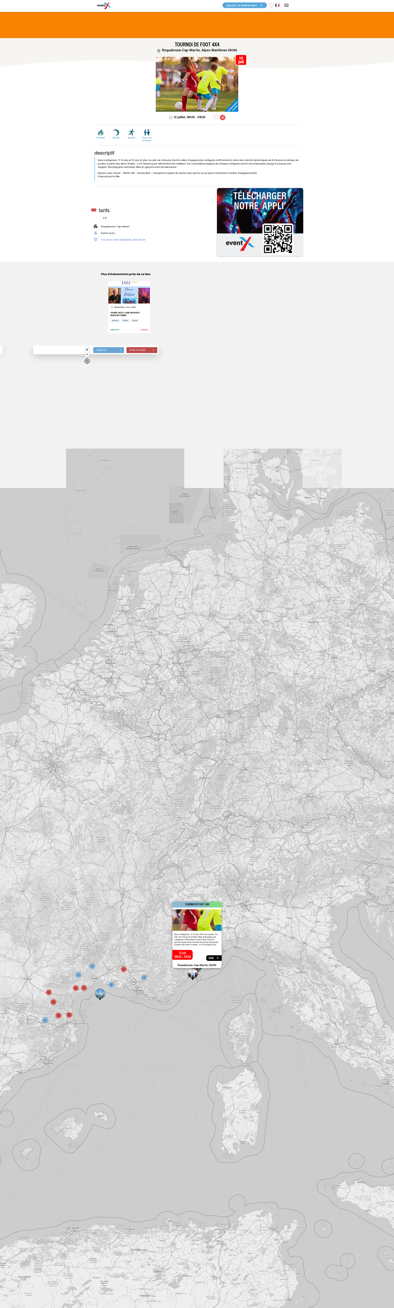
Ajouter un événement (241, 5)
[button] (100, 995)
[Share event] (222, 117)
